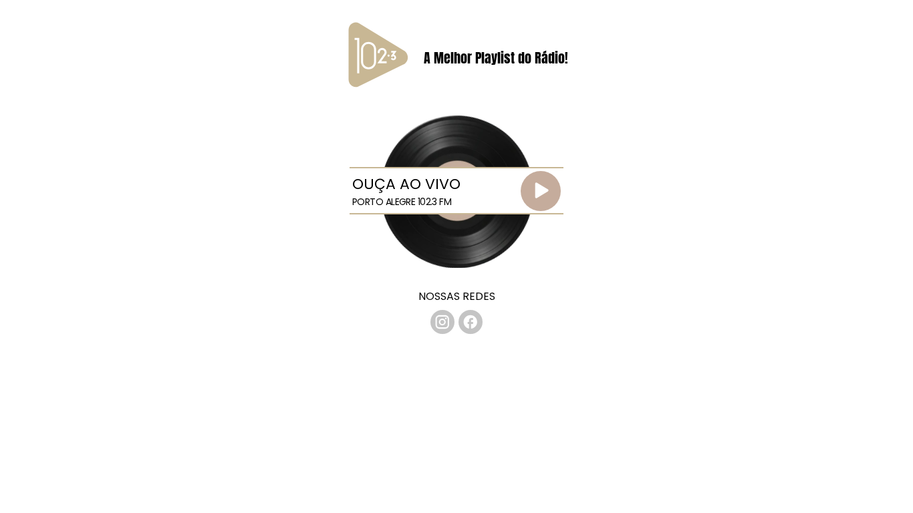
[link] (442, 322)
